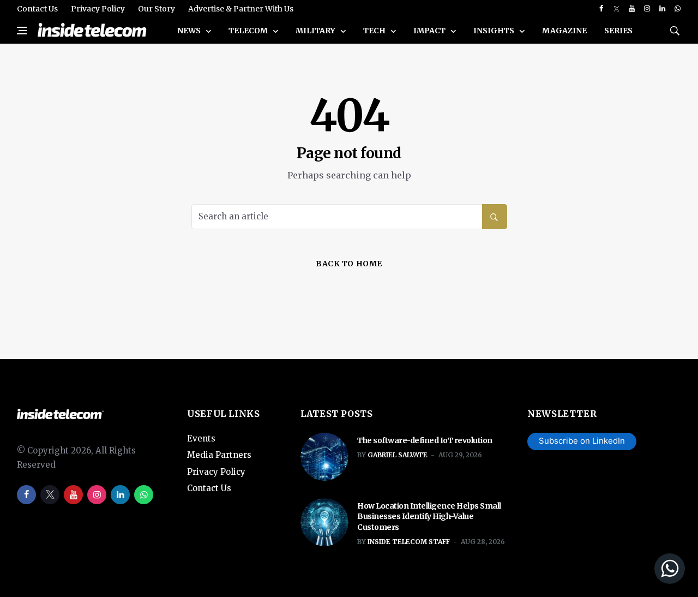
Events (201, 438)
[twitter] (616, 9)
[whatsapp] (677, 8)
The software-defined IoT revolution (424, 440)
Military (316, 30)
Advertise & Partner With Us (240, 9)
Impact (430, 30)
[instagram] (647, 8)
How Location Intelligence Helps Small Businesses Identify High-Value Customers (429, 516)
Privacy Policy (98, 9)
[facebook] (601, 8)
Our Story (156, 9)
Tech (375, 30)
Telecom (248, 30)
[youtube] (631, 8)
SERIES (618, 30)
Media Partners (219, 455)
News (189, 30)
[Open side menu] (22, 30)
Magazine (564, 30)
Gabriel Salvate (398, 455)
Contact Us (37, 9)
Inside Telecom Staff (409, 542)
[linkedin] (662, 8)
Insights (494, 30)
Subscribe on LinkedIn (582, 440)
